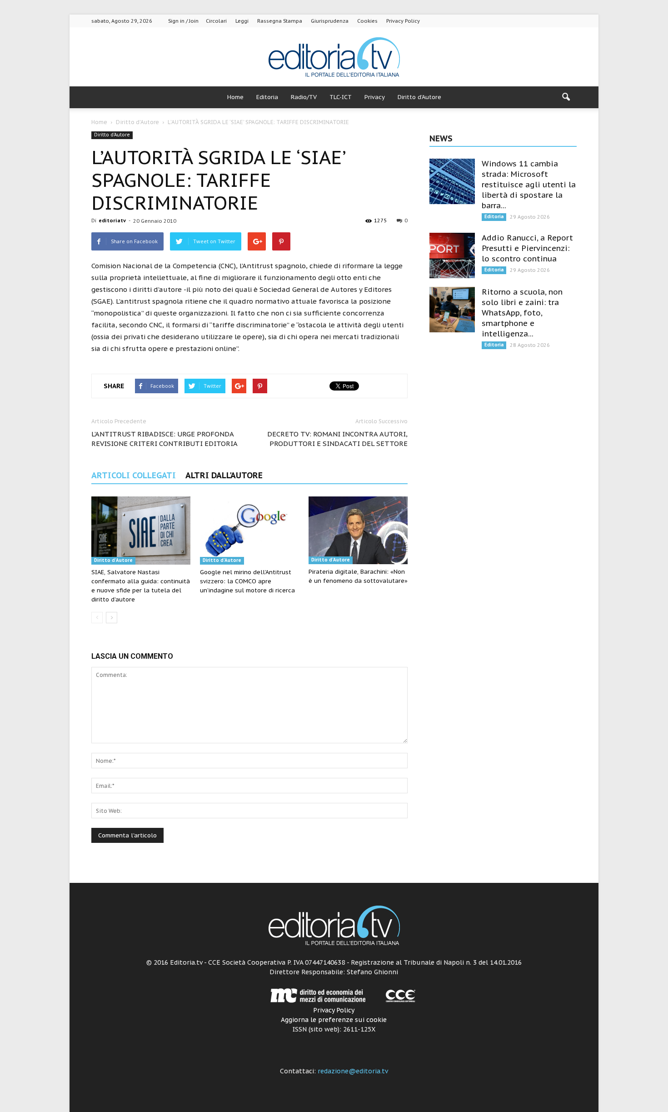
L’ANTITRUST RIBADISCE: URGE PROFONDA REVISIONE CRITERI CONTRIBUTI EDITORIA (164, 439)
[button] (566, 97)
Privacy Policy (403, 21)
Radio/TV (304, 97)
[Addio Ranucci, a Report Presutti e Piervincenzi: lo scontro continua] (452, 255)
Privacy (374, 97)
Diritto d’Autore (419, 97)
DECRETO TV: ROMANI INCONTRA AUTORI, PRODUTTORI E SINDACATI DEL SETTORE (337, 439)
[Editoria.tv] (334, 57)
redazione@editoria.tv (353, 1071)
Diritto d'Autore (112, 135)
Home (235, 97)
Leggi (242, 21)
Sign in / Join (183, 21)
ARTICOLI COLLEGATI (133, 475)
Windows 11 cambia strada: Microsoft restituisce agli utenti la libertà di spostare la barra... (529, 184)
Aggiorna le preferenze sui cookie (334, 1020)
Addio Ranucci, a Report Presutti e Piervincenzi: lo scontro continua (527, 248)
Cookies (367, 21)
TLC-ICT (340, 97)
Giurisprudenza (330, 21)
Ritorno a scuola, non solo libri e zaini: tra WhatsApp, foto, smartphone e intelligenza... (522, 313)
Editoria (267, 97)
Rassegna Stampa (279, 21)
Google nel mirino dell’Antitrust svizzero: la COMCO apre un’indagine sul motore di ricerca (247, 581)
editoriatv (112, 220)
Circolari (216, 21)
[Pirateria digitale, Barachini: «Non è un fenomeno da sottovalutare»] (358, 530)
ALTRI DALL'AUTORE (224, 475)
